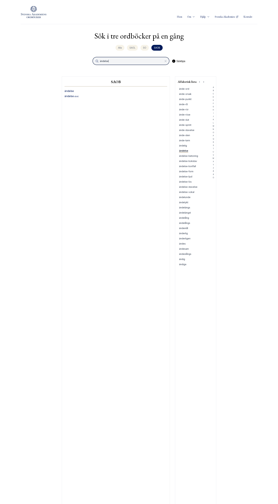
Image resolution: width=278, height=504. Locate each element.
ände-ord (184, 88)
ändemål (183, 228)
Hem (179, 16)
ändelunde (184, 197)
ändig (182, 259)
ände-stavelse (186, 130)
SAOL (132, 47)
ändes (182, 243)
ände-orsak (185, 94)
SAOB (157, 47)
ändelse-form (186, 171)
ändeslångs (185, 254)
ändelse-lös (185, 181)
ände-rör (184, 109)
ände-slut (184, 119)
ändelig (183, 145)
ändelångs (184, 223)
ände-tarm (184, 140)
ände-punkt (185, 99)
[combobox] (131, 61)
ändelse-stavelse (188, 186)
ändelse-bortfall (187, 166)
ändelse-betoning (188, 156)
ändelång (184, 217)
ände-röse (184, 114)
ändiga (182, 264)
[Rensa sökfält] (165, 61)
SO (144, 47)
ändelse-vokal (186, 192)
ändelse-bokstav (188, 161)
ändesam (184, 248)
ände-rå (183, 104)
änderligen (184, 238)
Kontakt (248, 16)
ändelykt (183, 202)
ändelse (183, 150)
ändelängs (184, 207)
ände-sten (184, 135)
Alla (120, 47)
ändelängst (185, 212)
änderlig (183, 233)
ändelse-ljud (185, 176)
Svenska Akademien (225, 16)
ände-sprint (185, 125)
